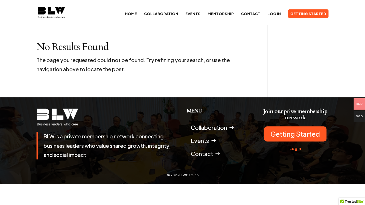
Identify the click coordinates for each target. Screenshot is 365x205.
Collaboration (161, 14)
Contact (250, 14)
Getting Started (308, 13)
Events (192, 14)
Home (131, 14)
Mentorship (221, 14)
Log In (274, 14)
